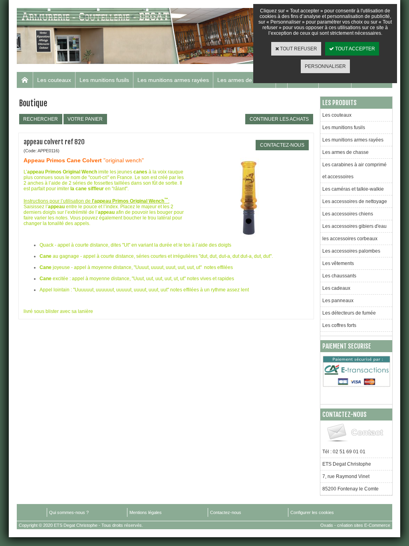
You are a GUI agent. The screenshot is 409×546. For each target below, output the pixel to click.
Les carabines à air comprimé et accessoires (354, 170)
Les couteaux (54, 80)
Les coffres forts (339, 325)
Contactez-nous (225, 512)
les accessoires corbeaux (349, 238)
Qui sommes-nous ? (69, 512)
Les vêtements (338, 263)
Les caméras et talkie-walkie (353, 189)
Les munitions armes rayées (173, 80)
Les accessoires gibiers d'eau (354, 226)
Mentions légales (145, 512)
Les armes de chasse (244, 80)
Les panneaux (337, 300)
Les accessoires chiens (347, 214)
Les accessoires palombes (351, 251)
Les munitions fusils (104, 80)
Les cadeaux (336, 288)
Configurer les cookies (312, 512)
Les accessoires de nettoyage (354, 201)
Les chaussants (339, 276)
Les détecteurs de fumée (349, 313)
